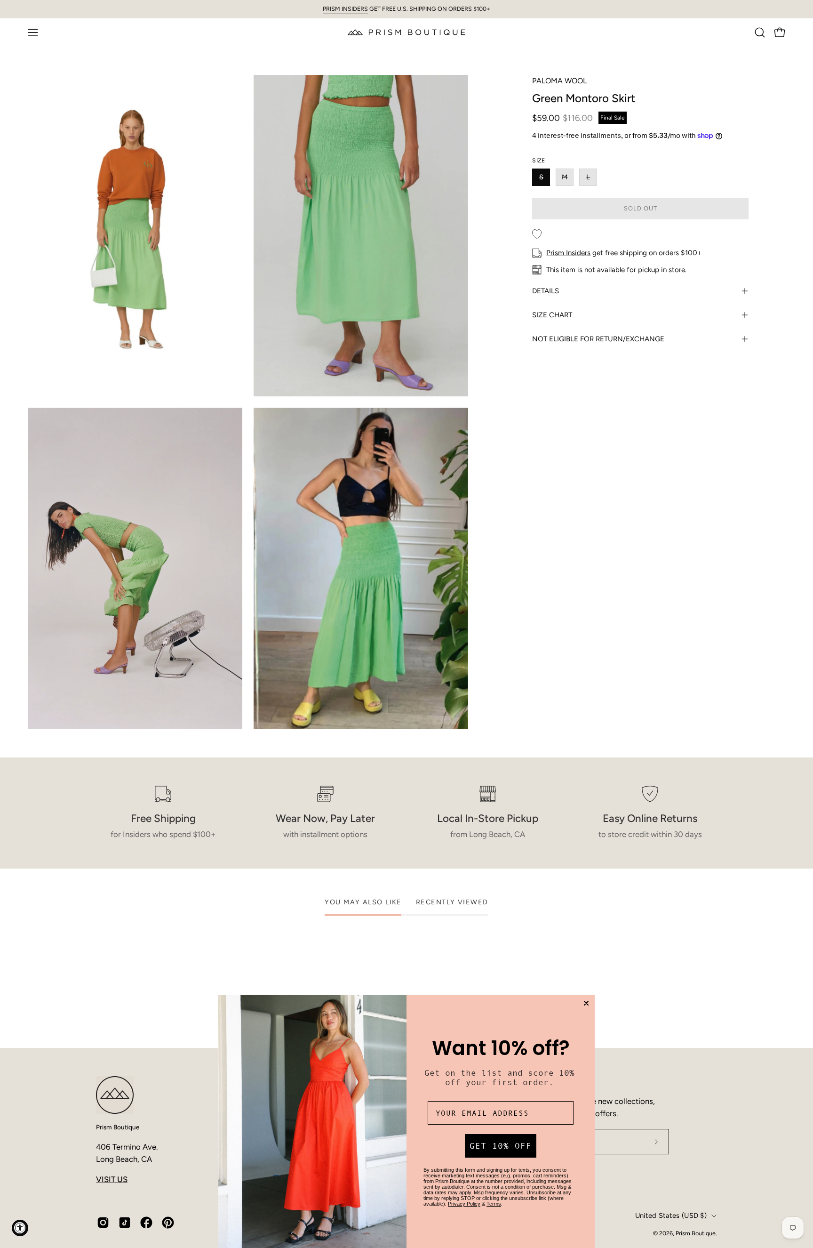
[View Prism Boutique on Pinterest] (168, 1223)
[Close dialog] (586, 1003)
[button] (760, 32)
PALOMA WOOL (559, 80)
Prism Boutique (117, 1127)
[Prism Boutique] (406, 32)
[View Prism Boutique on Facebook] (146, 1223)
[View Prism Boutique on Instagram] (103, 1223)
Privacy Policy (464, 1204)
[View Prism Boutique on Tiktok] (125, 1223)
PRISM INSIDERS (345, 8)
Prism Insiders (568, 253)
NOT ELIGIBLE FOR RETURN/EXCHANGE (598, 339)
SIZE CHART (552, 315)
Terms (493, 1204)
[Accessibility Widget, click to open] (20, 1228)
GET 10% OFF (501, 1146)
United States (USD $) (671, 1215)
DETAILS (545, 291)
